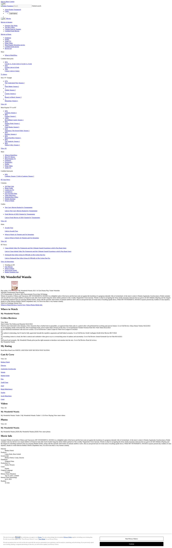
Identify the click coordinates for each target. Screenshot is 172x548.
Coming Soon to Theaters (13, 29)
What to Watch (11, 55)
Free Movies (9, 267)
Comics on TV (9, 190)
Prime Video (9, 43)
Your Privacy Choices (131, 539)
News (8, 179)
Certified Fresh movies (12, 47)
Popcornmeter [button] (28, 294)
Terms (40, 537)
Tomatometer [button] (8, 294)
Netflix (7, 39)
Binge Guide (9, 188)
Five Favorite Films (11, 193)
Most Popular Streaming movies (15, 45)
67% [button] (2, 294)
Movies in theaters (6, 22)
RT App (3, 179)
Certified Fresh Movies (12, 31)
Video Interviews (10, 195)
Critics (7, 11)
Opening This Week (11, 25)
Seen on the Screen (11, 270)
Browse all (8, 48)
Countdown (8, 192)
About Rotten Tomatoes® (13, 9)
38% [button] (22, 294)
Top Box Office (10, 27)
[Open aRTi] (3, 4)
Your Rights (42, 539)
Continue (131, 544)
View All (3, 104)
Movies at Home (6, 34)
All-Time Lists (9, 186)
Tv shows (4, 74)
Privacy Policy (68, 537)
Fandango (8, 38)
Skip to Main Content (7, 1)
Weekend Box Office (11, 197)
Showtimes (10, 261)
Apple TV (8, 41)
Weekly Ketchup (10, 199)
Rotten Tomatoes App (12, 272)
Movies (8, 18)
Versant (18, 537)
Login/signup (13, 13)
